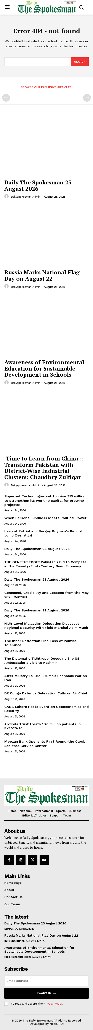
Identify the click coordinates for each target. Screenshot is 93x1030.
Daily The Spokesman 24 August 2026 (37, 549)
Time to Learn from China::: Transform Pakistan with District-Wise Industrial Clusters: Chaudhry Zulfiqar (44, 468)
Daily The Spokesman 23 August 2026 (36, 579)
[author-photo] (7, 196)
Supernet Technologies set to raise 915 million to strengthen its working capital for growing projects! (44, 500)
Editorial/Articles (17, 957)
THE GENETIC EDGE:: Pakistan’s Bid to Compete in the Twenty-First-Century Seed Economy (45, 564)
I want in (44, 993)
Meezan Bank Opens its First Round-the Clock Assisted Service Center (44, 743)
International (14, 940)
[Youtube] (44, 860)
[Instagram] (21, 860)
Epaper (9, 928)
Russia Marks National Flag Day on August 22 (42, 275)
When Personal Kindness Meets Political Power (45, 518)
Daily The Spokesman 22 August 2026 (36, 610)
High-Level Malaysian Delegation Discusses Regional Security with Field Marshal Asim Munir (46, 625)
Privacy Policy (53, 1003)
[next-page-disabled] (87, 98)
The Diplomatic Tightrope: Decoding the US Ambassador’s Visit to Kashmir (42, 660)
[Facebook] (9, 860)
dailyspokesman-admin (25, 196)
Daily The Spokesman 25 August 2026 (38, 185)
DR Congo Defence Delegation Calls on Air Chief (45, 693)
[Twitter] (32, 860)
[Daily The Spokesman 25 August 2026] (46, 145)
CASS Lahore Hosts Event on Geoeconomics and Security (46, 709)
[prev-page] (6, 98)
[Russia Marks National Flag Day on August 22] (46, 235)
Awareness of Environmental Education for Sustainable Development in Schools (44, 368)
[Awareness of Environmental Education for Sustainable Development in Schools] (46, 325)
